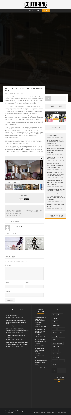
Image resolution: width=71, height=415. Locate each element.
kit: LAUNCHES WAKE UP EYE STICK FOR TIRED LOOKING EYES (55, 158)
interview (61, 329)
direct (41, 151)
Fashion (31, 10)
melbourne (56, 346)
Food (54, 329)
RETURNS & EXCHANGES (39, 412)
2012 (54, 315)
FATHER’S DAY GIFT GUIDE (14, 246)
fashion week (56, 325)
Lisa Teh (38, 324)
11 (45, 326)
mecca (54, 339)
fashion (55, 322)
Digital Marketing (19, 411)
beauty (60, 315)
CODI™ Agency (9, 412)
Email (27, 283)
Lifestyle (45, 10)
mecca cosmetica (57, 343)
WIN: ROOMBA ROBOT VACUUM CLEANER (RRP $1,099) (40, 350)
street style (56, 357)
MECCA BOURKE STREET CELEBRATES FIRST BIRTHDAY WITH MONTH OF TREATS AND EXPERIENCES (56, 197)
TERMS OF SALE (50, 412)
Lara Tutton (38, 366)
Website (7, 291)
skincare (55, 350)
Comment (8, 265)
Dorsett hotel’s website (23, 149)
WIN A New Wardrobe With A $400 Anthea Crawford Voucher (41, 362)
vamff (54, 364)
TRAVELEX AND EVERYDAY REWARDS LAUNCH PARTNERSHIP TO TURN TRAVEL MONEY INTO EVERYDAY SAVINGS (55, 174)
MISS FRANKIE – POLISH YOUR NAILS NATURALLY (34, 211)
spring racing (56, 353)
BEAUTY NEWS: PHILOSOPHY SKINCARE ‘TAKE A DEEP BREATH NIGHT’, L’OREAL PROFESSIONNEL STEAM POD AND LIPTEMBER (14, 212)
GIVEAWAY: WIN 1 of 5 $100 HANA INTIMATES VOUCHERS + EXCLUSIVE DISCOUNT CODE (40, 320)
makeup (55, 336)
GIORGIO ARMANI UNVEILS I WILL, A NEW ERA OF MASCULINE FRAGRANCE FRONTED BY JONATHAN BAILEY (34, 242)
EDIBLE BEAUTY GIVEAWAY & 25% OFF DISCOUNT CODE (40, 340)
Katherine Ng (10, 248)
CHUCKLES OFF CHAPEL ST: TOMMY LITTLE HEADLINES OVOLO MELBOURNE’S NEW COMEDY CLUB (56, 150)
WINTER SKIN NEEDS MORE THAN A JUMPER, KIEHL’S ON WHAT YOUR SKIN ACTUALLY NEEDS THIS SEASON (55, 165)
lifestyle (55, 332)
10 (36, 357)
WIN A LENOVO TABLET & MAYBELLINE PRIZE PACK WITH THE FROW (40, 331)
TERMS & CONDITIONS (60, 412)
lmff (61, 332)
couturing (55, 318)
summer (55, 361)
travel (61, 361)
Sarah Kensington (10, 93)
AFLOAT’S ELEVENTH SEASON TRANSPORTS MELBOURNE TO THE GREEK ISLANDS (56, 190)
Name (7, 283)
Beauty (38, 10)
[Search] (66, 10)
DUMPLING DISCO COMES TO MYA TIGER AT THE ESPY (55, 205)
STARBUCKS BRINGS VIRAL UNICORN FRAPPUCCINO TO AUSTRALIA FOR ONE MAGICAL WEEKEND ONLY (55, 182)
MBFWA (62, 336)
